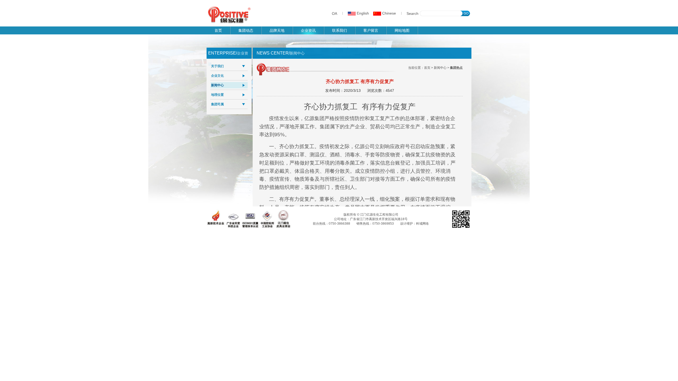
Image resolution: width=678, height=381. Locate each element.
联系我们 (339, 30)
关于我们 (217, 66)
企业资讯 (308, 30)
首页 (218, 30)
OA (334, 13)
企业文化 (217, 76)
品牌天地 (277, 30)
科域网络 (422, 223)
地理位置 (217, 95)
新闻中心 (217, 85)
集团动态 (245, 30)
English (362, 13)
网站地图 (402, 30)
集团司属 (217, 104)
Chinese (388, 13)
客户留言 (370, 30)
